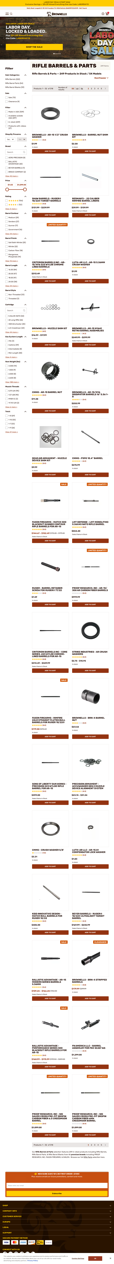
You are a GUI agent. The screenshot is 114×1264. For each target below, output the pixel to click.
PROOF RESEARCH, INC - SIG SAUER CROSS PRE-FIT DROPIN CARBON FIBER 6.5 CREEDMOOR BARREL (49, 1117)
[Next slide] (110, 38)
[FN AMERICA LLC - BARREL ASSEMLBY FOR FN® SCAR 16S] (90, 1024)
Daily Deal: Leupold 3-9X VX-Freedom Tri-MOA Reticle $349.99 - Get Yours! (57, 8)
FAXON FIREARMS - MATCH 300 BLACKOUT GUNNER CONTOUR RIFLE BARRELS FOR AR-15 (49, 524)
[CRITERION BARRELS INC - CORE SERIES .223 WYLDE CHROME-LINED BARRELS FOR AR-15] (50, 630)
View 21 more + (11, 432)
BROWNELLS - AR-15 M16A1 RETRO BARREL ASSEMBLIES (88, 329)
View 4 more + (11, 357)
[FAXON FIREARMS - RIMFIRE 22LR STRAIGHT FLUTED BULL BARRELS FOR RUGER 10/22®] (50, 696)
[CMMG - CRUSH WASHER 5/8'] (50, 828)
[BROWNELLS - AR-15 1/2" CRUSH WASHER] (50, 113)
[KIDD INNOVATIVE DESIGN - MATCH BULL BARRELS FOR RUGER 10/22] (50, 892)
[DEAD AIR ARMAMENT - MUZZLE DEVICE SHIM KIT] (50, 437)
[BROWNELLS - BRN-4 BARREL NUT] (90, 696)
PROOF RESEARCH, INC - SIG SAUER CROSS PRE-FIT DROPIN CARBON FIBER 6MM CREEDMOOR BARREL (89, 1117)
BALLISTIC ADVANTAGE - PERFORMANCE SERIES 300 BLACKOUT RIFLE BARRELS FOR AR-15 (49, 1049)
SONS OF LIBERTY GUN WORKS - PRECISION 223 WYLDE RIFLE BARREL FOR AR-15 (49, 786)
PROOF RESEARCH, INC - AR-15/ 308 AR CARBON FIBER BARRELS (90, 589)
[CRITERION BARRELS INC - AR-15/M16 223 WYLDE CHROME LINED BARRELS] (50, 241)
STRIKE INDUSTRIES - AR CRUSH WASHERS (89, 653)
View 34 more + (11, 286)
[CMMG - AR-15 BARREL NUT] (50, 371)
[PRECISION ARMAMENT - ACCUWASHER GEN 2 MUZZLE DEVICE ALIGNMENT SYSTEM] (90, 762)
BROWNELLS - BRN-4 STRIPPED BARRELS (89, 981)
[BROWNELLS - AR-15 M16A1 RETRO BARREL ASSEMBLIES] (90, 307)
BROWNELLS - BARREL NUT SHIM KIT (90, 136)
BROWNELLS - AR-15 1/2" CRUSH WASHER (50, 136)
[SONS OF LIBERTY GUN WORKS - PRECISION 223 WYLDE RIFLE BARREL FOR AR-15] (50, 762)
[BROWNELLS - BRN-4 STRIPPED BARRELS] (90, 958)
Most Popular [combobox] (100, 78)
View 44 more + (11, 234)
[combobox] (10, 139)
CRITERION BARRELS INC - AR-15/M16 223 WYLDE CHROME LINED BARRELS (48, 264)
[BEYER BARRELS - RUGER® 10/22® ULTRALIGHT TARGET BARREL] (90, 892)
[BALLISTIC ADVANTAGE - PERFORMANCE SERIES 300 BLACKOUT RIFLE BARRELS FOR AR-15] (50, 1024)
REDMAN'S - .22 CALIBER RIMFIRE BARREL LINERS (85, 199)
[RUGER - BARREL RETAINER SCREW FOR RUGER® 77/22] (50, 566)
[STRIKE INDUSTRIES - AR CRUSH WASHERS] (90, 630)
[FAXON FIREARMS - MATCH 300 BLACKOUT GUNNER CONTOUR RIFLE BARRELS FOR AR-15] (50, 500)
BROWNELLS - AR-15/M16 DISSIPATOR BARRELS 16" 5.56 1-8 (90, 394)
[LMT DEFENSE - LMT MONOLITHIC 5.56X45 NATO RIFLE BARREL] (90, 500)
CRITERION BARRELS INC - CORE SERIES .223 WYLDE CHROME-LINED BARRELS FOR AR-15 (49, 654)
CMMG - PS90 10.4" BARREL (87, 458)
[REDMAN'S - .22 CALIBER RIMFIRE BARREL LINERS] (90, 177)
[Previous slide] (4, 38)
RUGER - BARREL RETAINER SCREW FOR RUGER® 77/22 (47, 589)
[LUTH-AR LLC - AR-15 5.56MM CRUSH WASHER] (90, 241)
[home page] (57, 14)
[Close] (110, 1258)
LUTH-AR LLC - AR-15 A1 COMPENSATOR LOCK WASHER (88, 851)
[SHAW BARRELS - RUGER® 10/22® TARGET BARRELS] (50, 177)
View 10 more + (11, 261)
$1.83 (10, 185)
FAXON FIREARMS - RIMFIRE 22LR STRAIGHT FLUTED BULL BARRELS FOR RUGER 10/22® (48, 720)
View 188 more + (12, 382)
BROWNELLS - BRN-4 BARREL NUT (88, 719)
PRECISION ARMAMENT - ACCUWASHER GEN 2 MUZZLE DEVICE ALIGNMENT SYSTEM (88, 786)
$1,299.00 (21, 185)
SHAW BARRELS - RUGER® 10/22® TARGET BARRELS (46, 199)
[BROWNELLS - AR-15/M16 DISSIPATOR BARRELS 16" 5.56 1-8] (90, 371)
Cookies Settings (78, 1258)
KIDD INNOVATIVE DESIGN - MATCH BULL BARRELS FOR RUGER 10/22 (47, 916)
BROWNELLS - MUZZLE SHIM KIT (49, 328)
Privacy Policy (32, 1260)
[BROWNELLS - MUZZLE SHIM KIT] (50, 307)
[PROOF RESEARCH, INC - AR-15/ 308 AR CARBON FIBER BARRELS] (90, 566)
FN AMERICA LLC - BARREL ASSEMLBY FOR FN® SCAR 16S (88, 1047)
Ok (95, 1258)
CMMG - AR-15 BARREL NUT (47, 392)
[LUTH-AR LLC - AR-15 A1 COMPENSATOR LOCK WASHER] (90, 828)
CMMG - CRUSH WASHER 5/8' (48, 850)
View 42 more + (11, 176)
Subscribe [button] (57, 1193)
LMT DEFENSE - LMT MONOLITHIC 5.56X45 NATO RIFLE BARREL (90, 523)
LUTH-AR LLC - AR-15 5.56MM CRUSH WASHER (88, 263)
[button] (7, 14)
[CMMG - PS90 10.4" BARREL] (90, 437)
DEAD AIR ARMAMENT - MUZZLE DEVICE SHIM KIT (49, 459)
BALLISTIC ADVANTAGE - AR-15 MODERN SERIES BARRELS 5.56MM (49, 982)
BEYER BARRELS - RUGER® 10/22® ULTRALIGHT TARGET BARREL (88, 916)
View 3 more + (11, 209)
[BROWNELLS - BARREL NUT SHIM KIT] (90, 113)
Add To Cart (50, 151)
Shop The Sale (34, 47)
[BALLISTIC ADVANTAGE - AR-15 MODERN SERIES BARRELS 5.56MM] (50, 958)
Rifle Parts (88, 1157)
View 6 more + (11, 407)
